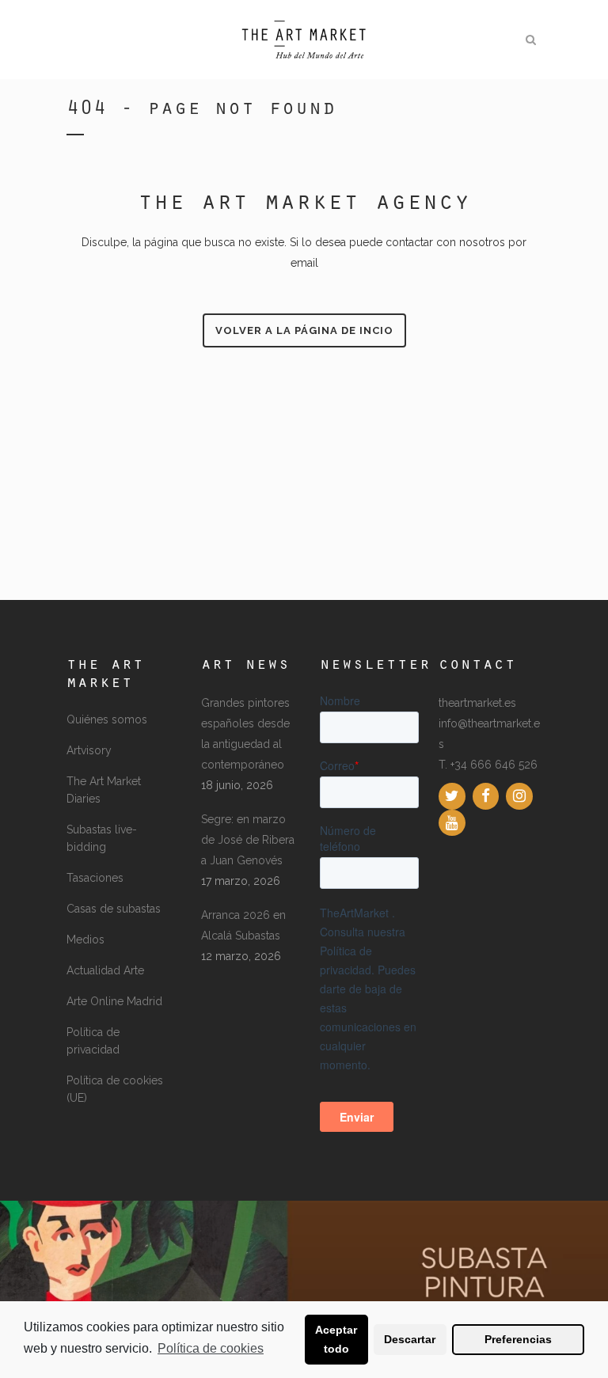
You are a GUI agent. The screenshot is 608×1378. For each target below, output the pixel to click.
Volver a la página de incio (304, 330)
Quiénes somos (106, 719)
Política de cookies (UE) (114, 1089)
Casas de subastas (113, 908)
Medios (85, 939)
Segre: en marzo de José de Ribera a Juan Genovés (247, 840)
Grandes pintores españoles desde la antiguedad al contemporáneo (245, 734)
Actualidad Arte (105, 970)
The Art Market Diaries (103, 790)
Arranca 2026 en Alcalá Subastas (243, 925)
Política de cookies (211, 1348)
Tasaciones (95, 877)
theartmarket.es (477, 703)
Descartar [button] (409, 1339)
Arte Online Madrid (114, 1001)
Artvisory (89, 750)
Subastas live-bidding (101, 838)
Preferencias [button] (518, 1339)
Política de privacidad (93, 1041)
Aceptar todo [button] (336, 1339)
